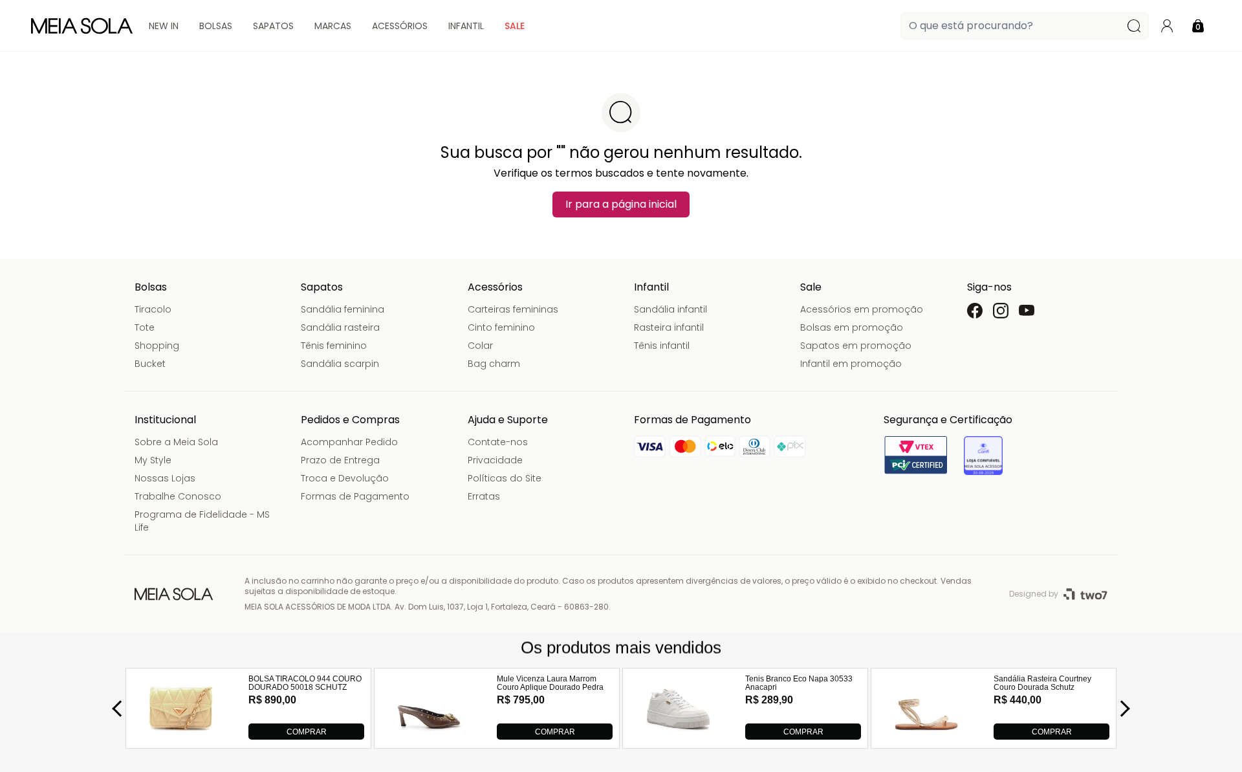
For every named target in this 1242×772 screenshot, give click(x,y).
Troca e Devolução (345, 478)
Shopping (157, 345)
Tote (145, 327)
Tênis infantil (662, 345)
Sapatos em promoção (855, 345)
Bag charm (494, 363)
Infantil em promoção (851, 363)
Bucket (150, 363)
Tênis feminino (334, 345)
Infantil (466, 25)
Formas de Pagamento (355, 496)
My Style (153, 460)
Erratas (484, 496)
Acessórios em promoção (861, 309)
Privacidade (495, 460)
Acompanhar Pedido (349, 442)
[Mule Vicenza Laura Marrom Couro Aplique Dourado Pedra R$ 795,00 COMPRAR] (429, 736)
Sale (515, 25)
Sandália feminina (342, 309)
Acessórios (400, 25)
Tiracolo (153, 309)
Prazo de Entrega (340, 460)
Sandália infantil (670, 309)
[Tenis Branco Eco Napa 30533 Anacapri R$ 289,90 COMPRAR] (677, 736)
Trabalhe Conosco (178, 496)
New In (164, 25)
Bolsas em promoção (851, 327)
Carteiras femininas (513, 309)
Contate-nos (498, 442)
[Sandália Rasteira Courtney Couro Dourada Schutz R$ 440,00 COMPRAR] (926, 736)
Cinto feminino (501, 327)
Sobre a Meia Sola (176, 442)
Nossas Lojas (165, 478)
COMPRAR (307, 731)
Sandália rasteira (340, 327)
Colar (480, 345)
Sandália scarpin (340, 363)
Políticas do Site (504, 478)
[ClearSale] (983, 455)
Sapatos (273, 25)
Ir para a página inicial (621, 204)
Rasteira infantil (669, 327)
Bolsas (215, 25)
